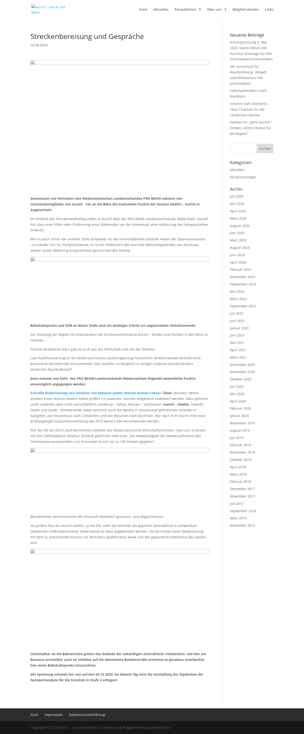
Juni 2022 (237, 320)
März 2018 (238, 474)
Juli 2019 (236, 438)
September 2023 (243, 284)
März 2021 (238, 357)
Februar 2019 (240, 445)
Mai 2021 (237, 342)
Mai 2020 (237, 394)
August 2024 (240, 247)
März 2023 (238, 299)
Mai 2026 (237, 203)
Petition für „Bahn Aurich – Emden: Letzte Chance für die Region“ (251, 128)
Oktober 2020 (240, 379)
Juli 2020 (236, 386)
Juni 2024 (237, 255)
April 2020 (238, 401)
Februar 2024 (240, 269)
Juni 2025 (237, 233)
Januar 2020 (239, 415)
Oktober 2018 (240, 459)
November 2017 (242, 496)
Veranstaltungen (243, 177)
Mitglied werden (246, 10)
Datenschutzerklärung (87, 714)
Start (143, 10)
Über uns (214, 10)
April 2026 (238, 211)
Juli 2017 (236, 503)
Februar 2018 (240, 481)
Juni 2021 (237, 335)
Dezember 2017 (242, 489)
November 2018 (242, 452)
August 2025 (240, 225)
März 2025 (238, 240)
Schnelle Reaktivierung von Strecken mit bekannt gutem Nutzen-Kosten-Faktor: (96, 393)
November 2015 (242, 525)
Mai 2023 (237, 291)
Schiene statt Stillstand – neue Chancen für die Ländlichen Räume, (249, 109)
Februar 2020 (240, 408)
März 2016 (238, 518)
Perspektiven (185, 10)
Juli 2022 (236, 313)
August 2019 (240, 430)
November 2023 (242, 277)
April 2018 (238, 467)
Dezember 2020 (242, 364)
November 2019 (242, 423)
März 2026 (238, 218)
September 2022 (243, 306)
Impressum (54, 714)
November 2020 (242, 371)
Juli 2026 (236, 196)
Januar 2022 (239, 328)
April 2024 (238, 262)
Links (269, 10)
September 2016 (243, 511)
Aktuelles (160, 10)
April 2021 (238, 350)
